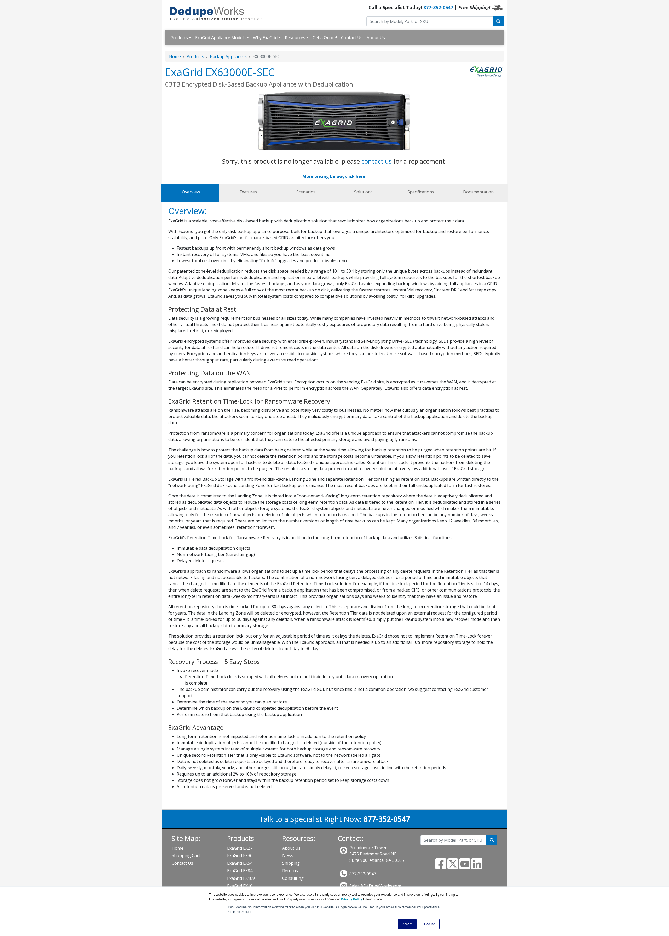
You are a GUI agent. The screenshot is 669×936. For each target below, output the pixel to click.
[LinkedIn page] (476, 867)
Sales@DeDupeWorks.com (375, 886)
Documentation (478, 192)
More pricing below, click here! (334, 176)
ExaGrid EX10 (239, 886)
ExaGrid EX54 (239, 863)
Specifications (420, 192)
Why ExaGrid (265, 38)
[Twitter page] (452, 867)
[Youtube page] (464, 867)
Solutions (363, 192)
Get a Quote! (325, 38)
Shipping (291, 863)
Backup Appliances (228, 56)
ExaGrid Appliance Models (220, 38)
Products (179, 38)
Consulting (293, 878)
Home (175, 56)
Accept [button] (407, 924)
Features (248, 192)
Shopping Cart (186, 855)
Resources (295, 38)
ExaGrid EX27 (239, 848)
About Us (376, 38)
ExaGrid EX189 (241, 878)
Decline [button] (429, 924)
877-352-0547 (438, 7)
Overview (191, 192)
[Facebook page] (440, 867)
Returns (290, 871)
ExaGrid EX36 (239, 855)
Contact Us (351, 38)
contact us (376, 161)
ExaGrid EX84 (239, 871)
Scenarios (305, 192)
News (287, 855)
